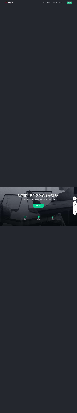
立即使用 (38, 205)
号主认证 (60, 2)
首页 (44, 2)
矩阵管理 (48, 2)
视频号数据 (55, 2)
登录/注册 (69, 2)
